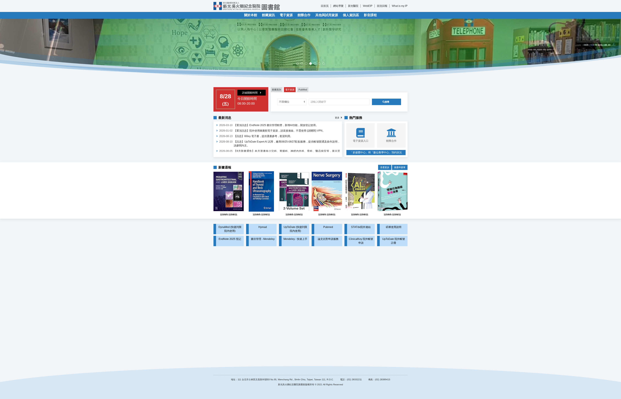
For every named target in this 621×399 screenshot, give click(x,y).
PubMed (303, 89)
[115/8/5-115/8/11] (228, 191)
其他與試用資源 (326, 15)
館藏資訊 (268, 15)
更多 (337, 117)
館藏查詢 (276, 89)
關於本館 (250, 15)
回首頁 (325, 6)
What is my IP (400, 6)
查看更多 (384, 167)
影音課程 (370, 15)
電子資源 (286, 15)
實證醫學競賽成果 (320, 64)
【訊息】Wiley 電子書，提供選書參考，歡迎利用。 (263, 136)
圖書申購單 (399, 167)
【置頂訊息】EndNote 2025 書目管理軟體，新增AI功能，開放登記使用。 (276, 125)
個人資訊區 (351, 15)
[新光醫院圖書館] (246, 6)
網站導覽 (338, 6)
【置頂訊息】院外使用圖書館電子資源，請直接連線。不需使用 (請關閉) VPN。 (279, 130)
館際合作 (304, 15)
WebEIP (367, 6)
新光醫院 (353, 6)
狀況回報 (382, 6)
